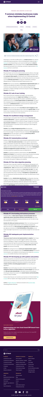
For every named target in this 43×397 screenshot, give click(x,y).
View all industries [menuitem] (7, 386)
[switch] (16, 202)
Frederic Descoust (12, 282)
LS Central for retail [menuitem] (7, 358)
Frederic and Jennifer (17, 10)
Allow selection (21, 209)
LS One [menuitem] (5, 368)
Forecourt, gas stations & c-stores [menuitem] (9, 384)
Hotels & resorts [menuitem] (7, 379)
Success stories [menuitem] (19, 375)
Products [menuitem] (6, 356)
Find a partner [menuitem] (19, 358)
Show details (37, 206)
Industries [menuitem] (6, 373)
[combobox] (21, 350)
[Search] (38, 350)
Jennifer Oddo (31, 282)
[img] (35, 55)
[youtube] (20, 392)
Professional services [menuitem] (20, 366)
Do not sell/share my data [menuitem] (33, 368)
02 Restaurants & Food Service (12, 26)
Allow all (35, 209)
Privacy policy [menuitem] (31, 364)
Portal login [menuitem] (30, 362)
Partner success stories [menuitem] (20, 362)
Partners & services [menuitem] (20, 356)
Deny (8, 209)
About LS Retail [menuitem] (31, 358)
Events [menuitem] (17, 381)
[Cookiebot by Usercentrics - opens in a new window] (34, 187)
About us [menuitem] (30, 356)
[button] (5, 56)
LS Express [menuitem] (6, 366)
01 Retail (21, 26)
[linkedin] (16, 392)
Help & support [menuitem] (19, 370)
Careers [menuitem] (29, 360)
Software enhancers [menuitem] (7, 370)
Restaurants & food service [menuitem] (9, 377)
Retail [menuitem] (5, 375)
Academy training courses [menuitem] (21, 364)
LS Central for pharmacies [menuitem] (9, 364)
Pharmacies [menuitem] (6, 381)
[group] (21, 55)
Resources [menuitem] (18, 373)
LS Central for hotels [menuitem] (8, 362)
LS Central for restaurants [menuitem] (9, 360)
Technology (28, 26)
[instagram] (27, 392)
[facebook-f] (23, 392)
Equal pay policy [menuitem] (31, 370)
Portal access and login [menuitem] (20, 368)
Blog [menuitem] (17, 377)
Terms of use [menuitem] (30, 366)
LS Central (34, 26)
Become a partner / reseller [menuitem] (21, 360)
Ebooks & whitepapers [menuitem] (20, 379)
